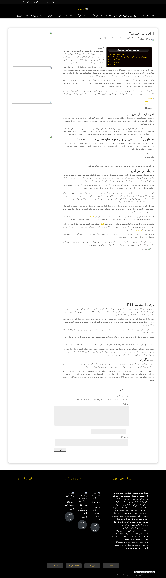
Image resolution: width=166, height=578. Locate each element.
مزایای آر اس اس (115, 59)
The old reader (146, 105)
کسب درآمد (81, 16)
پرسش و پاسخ (36, 16)
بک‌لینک (92, 216)
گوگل (102, 224)
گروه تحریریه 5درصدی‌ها (140, 38)
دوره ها (47, 2)
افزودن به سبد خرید (95, 527)
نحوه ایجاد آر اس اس (116, 54)
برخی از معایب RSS (116, 62)
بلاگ (52, 2)
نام (128, 431)
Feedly (149, 98)
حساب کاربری (38, 2)
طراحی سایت (111, 38)
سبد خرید (29, 2)
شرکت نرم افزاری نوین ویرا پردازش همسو (131, 16)
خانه (152, 16)
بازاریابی (139, 230)
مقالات (71, 16)
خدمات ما (107, 16)
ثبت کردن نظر (60, 450)
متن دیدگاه (124, 437)
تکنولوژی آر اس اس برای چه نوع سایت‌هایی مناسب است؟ (129, 57)
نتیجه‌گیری (113, 64)
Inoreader (148, 102)
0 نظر (102, 38)
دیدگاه (126, 404)
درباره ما (48, 16)
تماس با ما (59, 16)
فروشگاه (94, 16)
